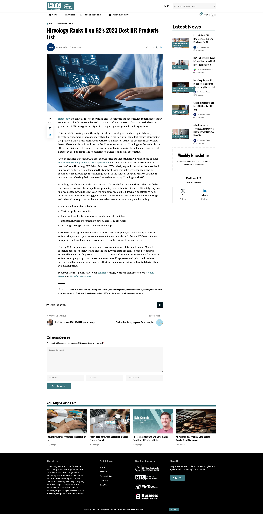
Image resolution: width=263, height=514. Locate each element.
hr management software (152, 289)
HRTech (107, 293)
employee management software (96, 289)
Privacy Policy (120, 509)
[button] (174, 509)
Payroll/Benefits (180, 137)
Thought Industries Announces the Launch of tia (66, 438)
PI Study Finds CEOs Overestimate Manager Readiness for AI (203, 39)
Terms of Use (137, 509)
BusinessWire (205, 92)
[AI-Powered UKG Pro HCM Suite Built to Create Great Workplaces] (196, 421)
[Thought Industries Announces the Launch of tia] (67, 421)
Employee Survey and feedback (180, 112)
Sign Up (177, 477)
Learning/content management (180, 44)
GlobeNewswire (205, 69)
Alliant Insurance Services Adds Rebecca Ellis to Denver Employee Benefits (203, 130)
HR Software (79, 293)
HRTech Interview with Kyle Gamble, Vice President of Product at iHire (150, 438)
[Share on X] (157, 47)
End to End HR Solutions (62, 24)
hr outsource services (66, 293)
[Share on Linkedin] (161, 47)
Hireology (64, 118)
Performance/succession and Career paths (183, 89)
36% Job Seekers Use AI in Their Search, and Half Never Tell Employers (204, 61)
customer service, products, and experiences (83, 162)
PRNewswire (61, 47)
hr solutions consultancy (94, 293)
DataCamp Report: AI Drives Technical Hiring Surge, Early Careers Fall (204, 84)
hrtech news (115, 293)
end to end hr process (117, 289)
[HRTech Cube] (60, 6)
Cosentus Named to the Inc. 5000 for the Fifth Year (203, 106)
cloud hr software (77, 289)
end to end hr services (134, 289)
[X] (165, 6)
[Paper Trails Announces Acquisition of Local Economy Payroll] (110, 421)
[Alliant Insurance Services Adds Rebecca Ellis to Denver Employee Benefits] (180, 134)
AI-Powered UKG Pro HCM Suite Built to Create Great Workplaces (193, 438)
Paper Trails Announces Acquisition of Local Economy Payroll (109, 438)
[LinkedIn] (168, 6)
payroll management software (132, 293)
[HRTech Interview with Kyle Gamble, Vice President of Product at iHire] (153, 421)
